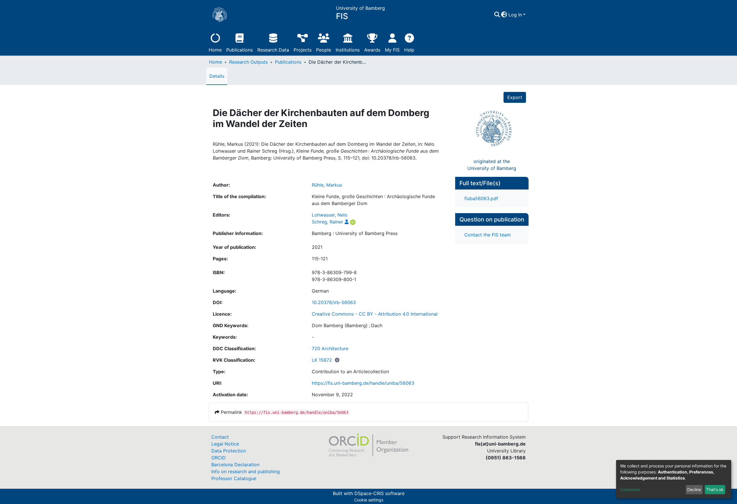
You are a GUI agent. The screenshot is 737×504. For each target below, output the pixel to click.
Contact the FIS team (487, 235)
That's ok (714, 489)
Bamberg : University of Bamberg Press (355, 233)
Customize (630, 489)
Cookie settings (368, 499)
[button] (504, 14)
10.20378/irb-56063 (334, 302)
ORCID (218, 458)
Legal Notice (225, 444)
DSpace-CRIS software (379, 493)
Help (409, 50)
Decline (694, 489)
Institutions (348, 50)
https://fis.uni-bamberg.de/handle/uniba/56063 (363, 383)
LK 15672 (322, 360)
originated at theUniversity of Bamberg (491, 164)
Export (514, 97)
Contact (220, 437)
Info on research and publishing (245, 471)
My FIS (392, 50)
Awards (372, 50)
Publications (239, 50)
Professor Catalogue (233, 478)
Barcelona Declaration (235, 464)
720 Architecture (330, 348)
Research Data (273, 50)
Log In (515, 15)
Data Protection (228, 451)
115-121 (320, 259)
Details (216, 76)
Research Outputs (248, 62)
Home (215, 50)
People (323, 50)
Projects (302, 50)
